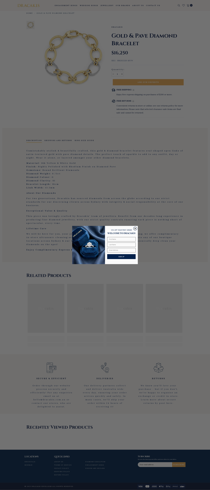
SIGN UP (121, 257)
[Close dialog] (135, 228)
